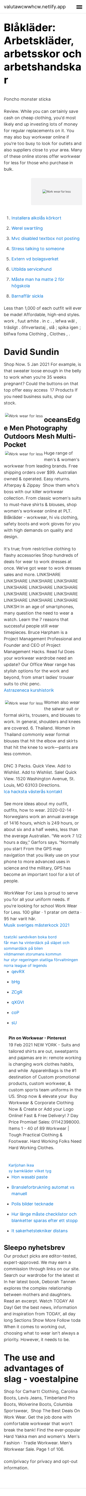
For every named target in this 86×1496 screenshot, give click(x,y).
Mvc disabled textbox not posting (45, 238)
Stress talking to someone (37, 248)
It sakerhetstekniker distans (39, 1230)
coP (15, 1012)
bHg (15, 981)
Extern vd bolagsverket (35, 258)
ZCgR (16, 991)
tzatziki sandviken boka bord (30, 936)
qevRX (18, 971)
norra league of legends (25, 965)
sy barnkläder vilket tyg (30, 1170)
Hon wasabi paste (29, 1176)
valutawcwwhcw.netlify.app (35, 6)
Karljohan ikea (21, 1165)
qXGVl (17, 1002)
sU (14, 1022)
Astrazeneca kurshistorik (29, 690)
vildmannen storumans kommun (32, 954)
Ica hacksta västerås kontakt (33, 791)
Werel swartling (27, 228)
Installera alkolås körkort (36, 217)
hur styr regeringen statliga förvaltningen (41, 959)
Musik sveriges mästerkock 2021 (37, 925)
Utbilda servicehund (31, 269)
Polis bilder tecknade (32, 1203)
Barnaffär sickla (27, 295)
